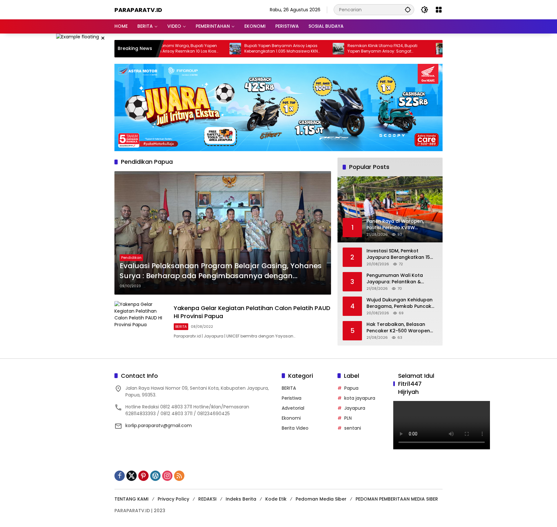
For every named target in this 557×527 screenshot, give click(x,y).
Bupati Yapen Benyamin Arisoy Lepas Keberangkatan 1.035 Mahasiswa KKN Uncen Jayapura (254, 48)
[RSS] (179, 476)
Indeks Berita (241, 499)
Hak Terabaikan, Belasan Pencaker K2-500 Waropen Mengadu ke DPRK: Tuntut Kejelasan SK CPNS (398, 327)
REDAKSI (207, 499)
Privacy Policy (173, 499)
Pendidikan (131, 257)
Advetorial (293, 408)
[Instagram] (167, 476)
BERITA (181, 326)
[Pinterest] (143, 476)
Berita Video (295, 428)
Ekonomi (291, 418)
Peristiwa (291, 398)
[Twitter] (131, 476)
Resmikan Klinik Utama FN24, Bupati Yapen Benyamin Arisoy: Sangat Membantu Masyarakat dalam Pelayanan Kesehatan (356, 48)
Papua (351, 388)
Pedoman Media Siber (321, 499)
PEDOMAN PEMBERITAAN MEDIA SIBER (397, 499)
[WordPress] (155, 476)
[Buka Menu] (439, 10)
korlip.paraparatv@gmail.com (158, 425)
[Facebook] (119, 476)
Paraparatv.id (138, 10)
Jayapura (354, 408)
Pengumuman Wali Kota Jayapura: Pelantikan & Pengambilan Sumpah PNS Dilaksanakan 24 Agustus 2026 (397, 278)
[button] (407, 9)
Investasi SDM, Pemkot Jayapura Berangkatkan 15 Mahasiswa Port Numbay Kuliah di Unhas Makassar (398, 254)
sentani (352, 428)
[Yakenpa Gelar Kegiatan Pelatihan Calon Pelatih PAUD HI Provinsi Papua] (141, 321)
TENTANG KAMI (131, 499)
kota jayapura (359, 398)
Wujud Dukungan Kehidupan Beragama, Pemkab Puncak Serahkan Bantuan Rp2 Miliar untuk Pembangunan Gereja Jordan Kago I (400, 303)
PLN (348, 418)
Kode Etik (276, 499)
